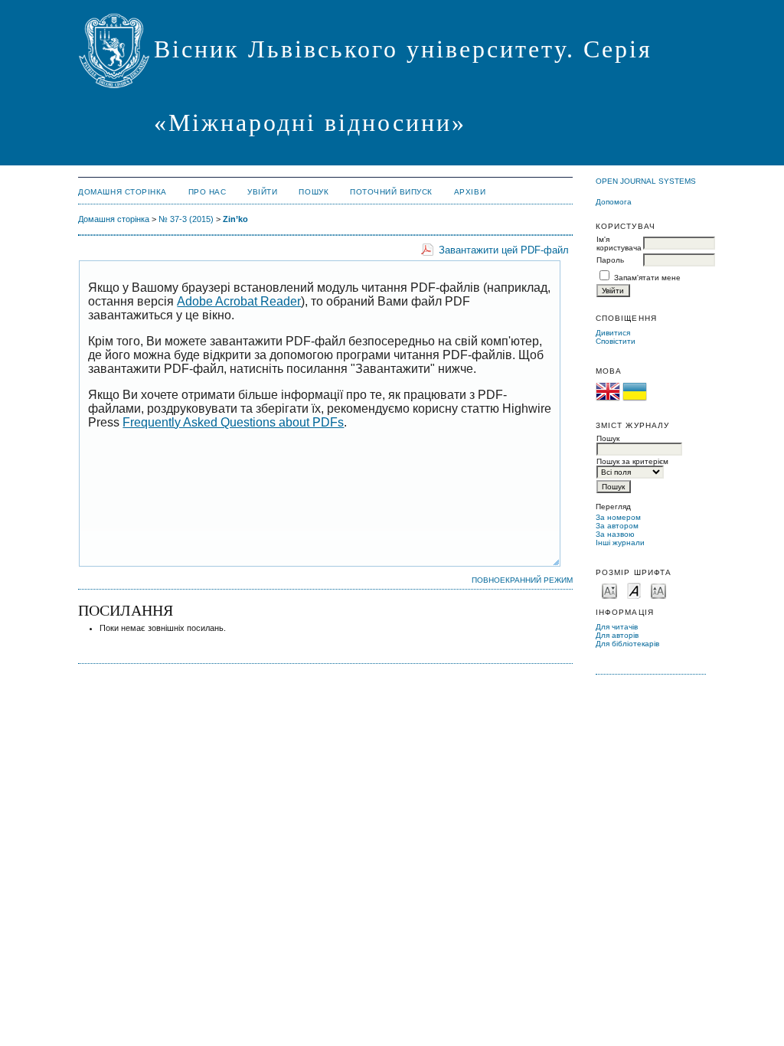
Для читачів (617, 627)
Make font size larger (658, 590)
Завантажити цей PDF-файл (504, 250)
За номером (618, 517)
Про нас (207, 192)
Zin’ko (235, 219)
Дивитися (613, 333)
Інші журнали (620, 542)
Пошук (313, 192)
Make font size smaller (609, 590)
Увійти (262, 192)
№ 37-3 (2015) (186, 219)
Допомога (614, 202)
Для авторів (617, 635)
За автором (617, 525)
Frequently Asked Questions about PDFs (233, 422)
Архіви (469, 192)
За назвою (615, 534)
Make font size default (634, 590)
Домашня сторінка (122, 192)
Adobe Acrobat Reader (239, 301)
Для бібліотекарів (627, 643)
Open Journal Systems (646, 181)
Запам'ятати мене (647, 277)
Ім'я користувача (619, 243)
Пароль (610, 260)
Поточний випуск (391, 192)
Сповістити (615, 341)
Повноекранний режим (522, 580)
